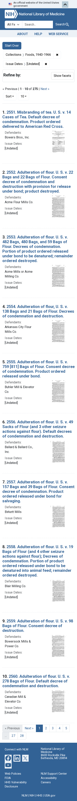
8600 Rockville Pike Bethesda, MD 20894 (54, 757)
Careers (46, 782)
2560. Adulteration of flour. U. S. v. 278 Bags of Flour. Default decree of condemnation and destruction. (36, 681)
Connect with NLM (16, 749)
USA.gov (49, 795)
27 (13, 736)
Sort (8, 96)
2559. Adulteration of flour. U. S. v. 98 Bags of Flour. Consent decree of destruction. (37, 626)
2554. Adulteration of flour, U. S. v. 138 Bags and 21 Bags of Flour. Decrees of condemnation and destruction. (38, 311)
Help (38, 34)
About (22, 34)
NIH (32, 795)
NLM (24, 795)
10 (25, 96)
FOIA (8, 778)
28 (22, 736)
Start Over (12, 45)
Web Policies (13, 773)
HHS (39, 795)
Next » (44, 89)
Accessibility (49, 778)
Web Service (58, 34)
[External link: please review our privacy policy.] (8, 758)
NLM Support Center (54, 773)
